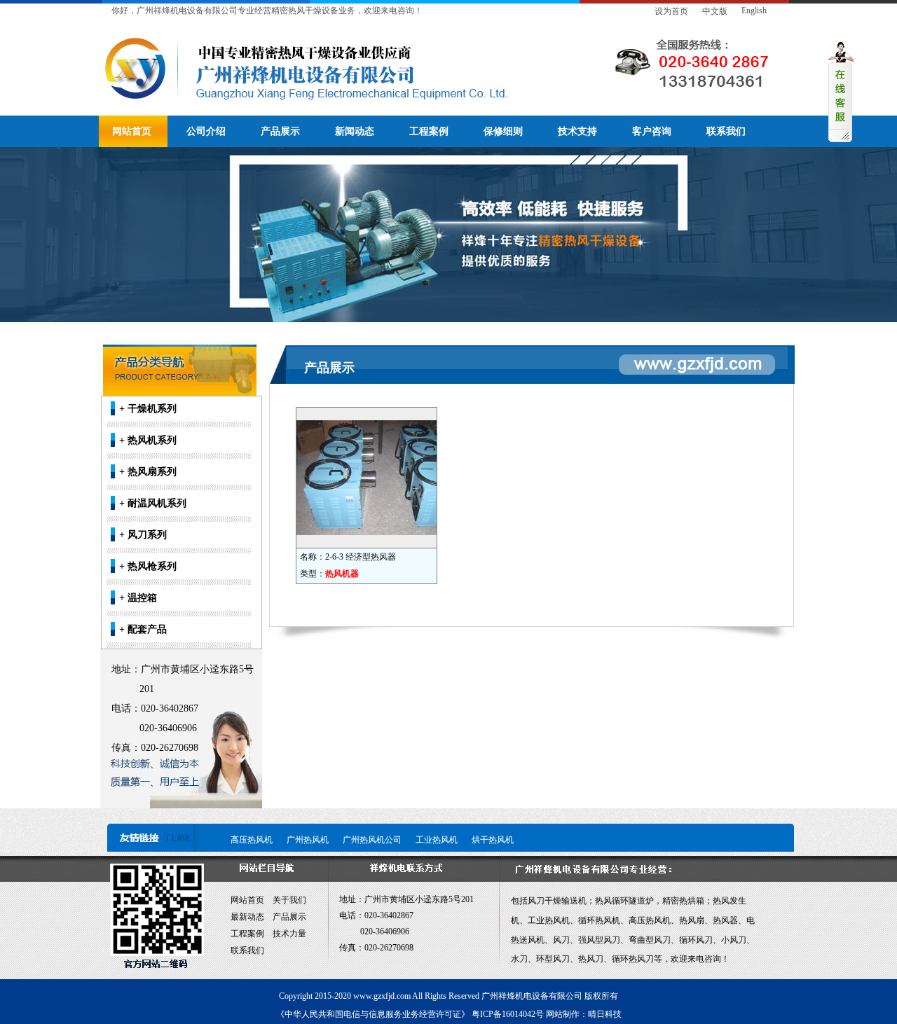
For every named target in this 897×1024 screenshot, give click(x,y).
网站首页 (131, 131)
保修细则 (503, 131)
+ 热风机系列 (148, 440)
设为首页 (671, 11)
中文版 (714, 11)
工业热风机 (437, 840)
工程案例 (428, 131)
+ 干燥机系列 (148, 408)
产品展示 (280, 131)
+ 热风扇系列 (148, 471)
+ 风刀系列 (143, 535)
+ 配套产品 (143, 629)
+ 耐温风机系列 (152, 503)
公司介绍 (206, 131)
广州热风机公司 (372, 840)
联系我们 (726, 131)
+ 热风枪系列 (148, 566)
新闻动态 (354, 131)
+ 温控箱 (138, 598)
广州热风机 (308, 840)
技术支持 (577, 131)
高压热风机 (252, 840)
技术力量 (289, 934)
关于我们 (289, 900)
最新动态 (247, 917)
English (754, 10)
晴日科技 (605, 1014)
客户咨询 (651, 131)
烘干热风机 (493, 840)
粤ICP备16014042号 (508, 1014)
